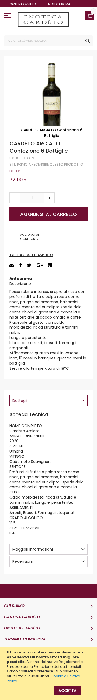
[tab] (48, 400)
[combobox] (48, 40)
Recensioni (22, 561)
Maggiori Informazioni (32, 549)
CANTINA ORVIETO (22, 4)
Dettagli (19, 400)
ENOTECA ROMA (58, 4)
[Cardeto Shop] (43, 19)
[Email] (12, 265)
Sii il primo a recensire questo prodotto (46, 164)
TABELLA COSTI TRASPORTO (31, 255)
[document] (49, 666)
